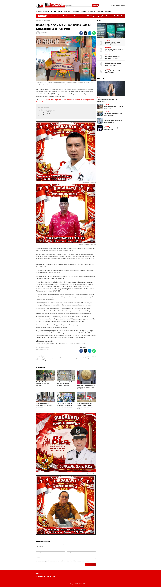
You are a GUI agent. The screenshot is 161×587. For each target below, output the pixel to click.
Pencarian (95, 5)
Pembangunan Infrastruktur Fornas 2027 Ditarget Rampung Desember (58, 16)
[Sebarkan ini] (81, 33)
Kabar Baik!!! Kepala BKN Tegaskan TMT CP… (112, 57)
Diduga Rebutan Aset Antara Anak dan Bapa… (114, 71)
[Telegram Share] (89, 33)
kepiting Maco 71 (52, 344)
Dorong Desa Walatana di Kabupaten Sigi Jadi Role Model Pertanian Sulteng (64, 405)
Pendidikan (108, 47)
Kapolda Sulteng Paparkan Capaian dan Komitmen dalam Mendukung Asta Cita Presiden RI (50, 358)
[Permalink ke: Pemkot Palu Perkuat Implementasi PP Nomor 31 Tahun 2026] (45, 397)
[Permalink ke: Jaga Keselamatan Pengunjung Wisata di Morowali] (45, 375)
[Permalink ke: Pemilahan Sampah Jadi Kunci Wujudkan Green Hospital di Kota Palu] (86, 377)
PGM (83, 344)
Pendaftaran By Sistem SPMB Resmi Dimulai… (114, 50)
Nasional (107, 54)
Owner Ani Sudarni (75, 344)
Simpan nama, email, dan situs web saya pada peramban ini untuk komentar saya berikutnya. (63, 561)
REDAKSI (52, 576)
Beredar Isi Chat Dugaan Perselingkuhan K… (112, 43)
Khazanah (99, 97)
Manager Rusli (63, 344)
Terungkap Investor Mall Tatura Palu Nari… (113, 64)
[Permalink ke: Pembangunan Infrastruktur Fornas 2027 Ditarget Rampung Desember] (66, 375)
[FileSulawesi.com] (50, 5)
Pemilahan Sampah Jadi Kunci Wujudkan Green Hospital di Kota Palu (108, 16)
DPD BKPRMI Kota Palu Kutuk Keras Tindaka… (113, 114)
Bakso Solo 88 (41, 344)
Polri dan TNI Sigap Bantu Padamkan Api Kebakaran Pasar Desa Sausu (82, 358)
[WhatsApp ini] (94, 33)
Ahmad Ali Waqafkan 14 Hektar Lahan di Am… (113, 107)
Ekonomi (107, 62)
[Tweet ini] (85, 33)
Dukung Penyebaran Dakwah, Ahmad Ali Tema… (113, 121)
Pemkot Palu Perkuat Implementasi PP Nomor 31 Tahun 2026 (44, 405)
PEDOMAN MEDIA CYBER (42, 576)
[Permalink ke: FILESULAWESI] (38, 33)
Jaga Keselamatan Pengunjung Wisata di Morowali (42, 383)
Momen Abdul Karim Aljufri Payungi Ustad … (112, 128)
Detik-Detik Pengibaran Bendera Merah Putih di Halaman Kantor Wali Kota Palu (85, 406)
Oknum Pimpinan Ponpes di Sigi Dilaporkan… (107, 100)
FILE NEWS (107, 40)
